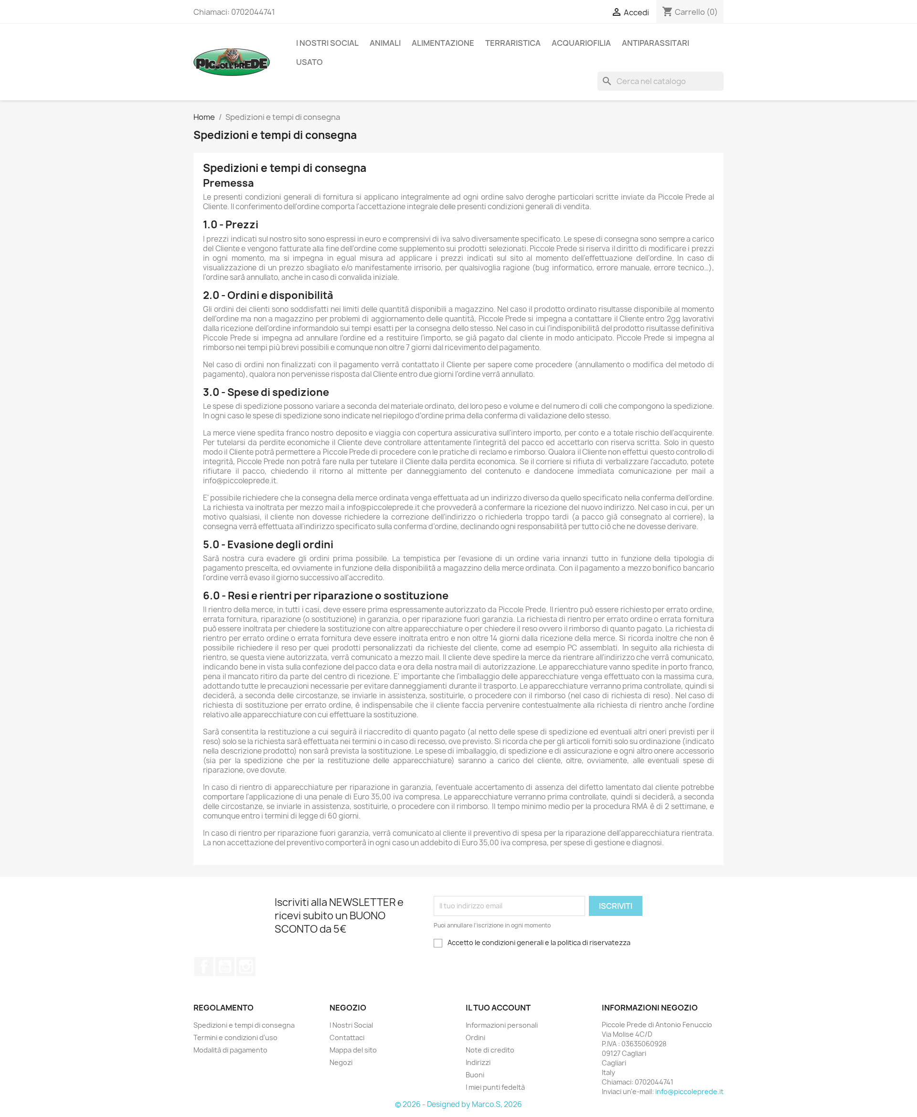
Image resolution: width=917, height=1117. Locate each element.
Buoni (475, 1074)
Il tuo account (498, 1007)
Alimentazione (443, 43)
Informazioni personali (502, 1025)
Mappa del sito (353, 1049)
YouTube (225, 966)
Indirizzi (478, 1062)
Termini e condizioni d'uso (235, 1037)
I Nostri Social (327, 43)
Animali (385, 43)
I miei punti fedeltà (495, 1087)
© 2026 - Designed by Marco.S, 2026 (458, 1104)
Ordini (475, 1037)
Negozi (341, 1062)
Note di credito (490, 1049)
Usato (309, 62)
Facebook (203, 966)
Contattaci (347, 1037)
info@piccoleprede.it (689, 1091)
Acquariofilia (581, 43)
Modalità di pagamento (230, 1049)
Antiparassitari (655, 43)
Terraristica (513, 43)
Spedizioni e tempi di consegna (244, 1025)
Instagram (246, 966)
